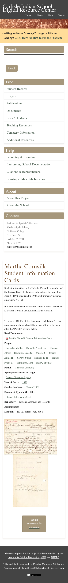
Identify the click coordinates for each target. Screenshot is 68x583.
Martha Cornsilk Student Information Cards (30, 338)
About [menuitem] (40, 15)
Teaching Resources (19, 125)
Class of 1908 (32, 387)
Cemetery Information (21, 132)
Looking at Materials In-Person (26, 179)
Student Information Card (18, 397)
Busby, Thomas (43, 362)
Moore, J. (41, 352)
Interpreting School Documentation (29, 164)
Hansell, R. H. (41, 357)
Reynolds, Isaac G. (23, 352)
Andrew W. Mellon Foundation (23, 557)
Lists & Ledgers (17, 118)
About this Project (18, 198)
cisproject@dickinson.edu (19, 246)
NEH (43, 557)
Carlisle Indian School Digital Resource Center (29, 6)
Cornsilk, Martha (14, 348)
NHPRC (55, 557)
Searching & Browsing (21, 157)
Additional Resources (20, 140)
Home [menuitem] (28, 15)
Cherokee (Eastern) (24, 367)
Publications (14, 103)
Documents (14, 110)
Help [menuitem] (50, 15)
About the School (18, 205)
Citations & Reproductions (23, 171)
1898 (24, 382)
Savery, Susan (24, 357)
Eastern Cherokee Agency (18, 377)
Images (11, 96)
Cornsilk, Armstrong (36, 348)
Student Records (17, 89)
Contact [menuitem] (61, 15)
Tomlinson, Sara (25, 362)
